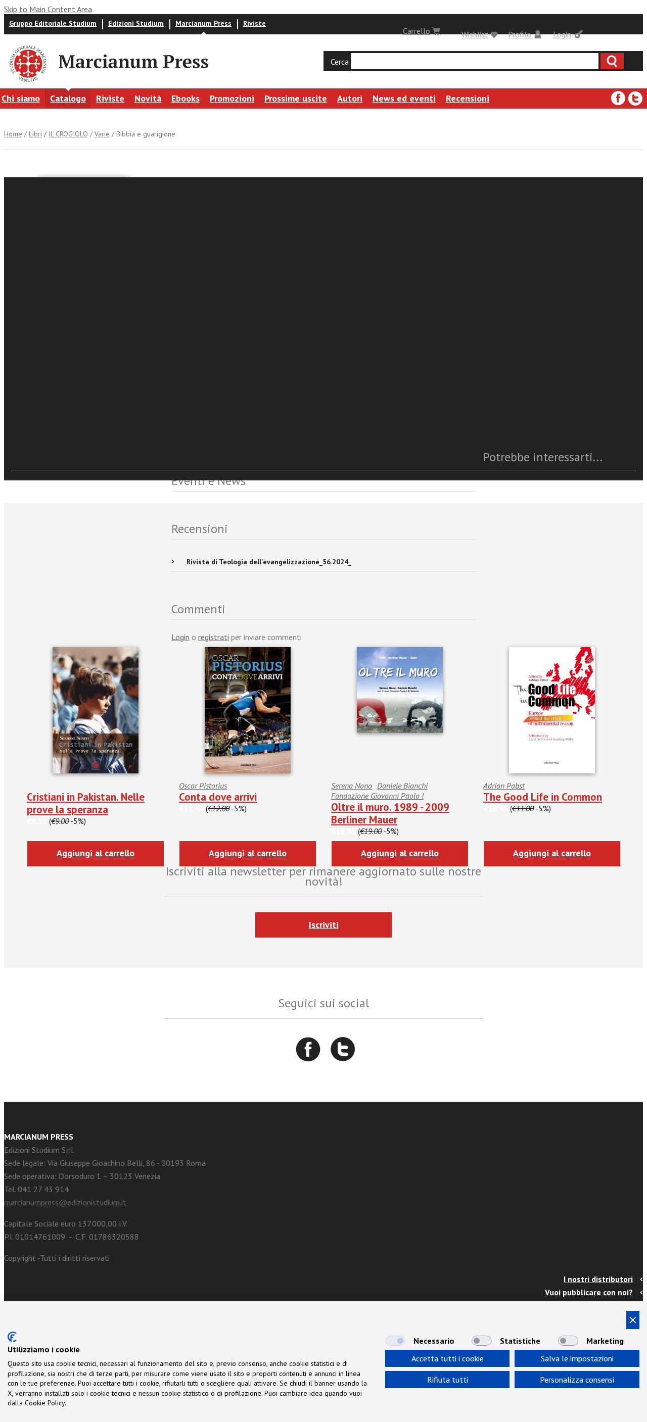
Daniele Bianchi (402, 785)
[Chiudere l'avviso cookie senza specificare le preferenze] (632, 1320)
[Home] (27, 83)
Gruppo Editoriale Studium (53, 23)
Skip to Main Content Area (48, 9)
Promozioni (232, 98)
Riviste (254, 23)
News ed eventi (404, 98)
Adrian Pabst (504, 785)
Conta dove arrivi (218, 797)
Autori (349, 98)
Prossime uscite (295, 98)
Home (13, 133)
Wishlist (474, 34)
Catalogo (68, 98)
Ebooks (185, 98)
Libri (35, 133)
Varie (102, 133)
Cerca (340, 62)
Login (562, 34)
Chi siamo (21, 98)
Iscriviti (324, 924)
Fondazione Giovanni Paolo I (377, 796)
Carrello (416, 31)
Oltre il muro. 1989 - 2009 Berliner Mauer (390, 813)
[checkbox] (395, 1341)
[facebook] (618, 98)
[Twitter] (635, 98)
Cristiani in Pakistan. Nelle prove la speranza (86, 803)
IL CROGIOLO (68, 133)
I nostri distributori (598, 1279)
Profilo (519, 34)
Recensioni (467, 98)
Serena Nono (351, 785)
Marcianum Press (203, 23)
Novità (147, 98)
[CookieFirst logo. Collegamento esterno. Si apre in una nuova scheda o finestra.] (12, 1337)
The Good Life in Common (542, 797)
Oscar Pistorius (203, 785)
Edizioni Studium (136, 23)
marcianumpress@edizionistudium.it (65, 1202)
